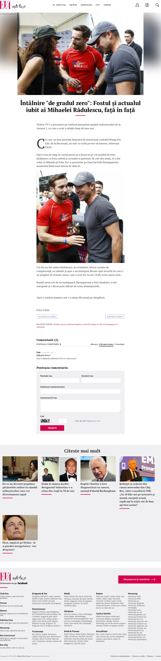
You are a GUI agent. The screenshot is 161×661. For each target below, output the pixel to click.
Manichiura (56, 636)
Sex (59, 598)
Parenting (100, 623)
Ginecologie (69, 616)
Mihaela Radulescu (75, 324)
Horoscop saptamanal (137, 639)
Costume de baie (79, 599)
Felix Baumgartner (110, 324)
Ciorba (112, 596)
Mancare (100, 596)
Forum (107, 5)
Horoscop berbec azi (136, 637)
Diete (66, 634)
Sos (122, 596)
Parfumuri (52, 634)
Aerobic (82, 636)
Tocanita (99, 601)
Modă (67, 593)
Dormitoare (101, 621)
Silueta (80, 641)
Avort (66, 623)
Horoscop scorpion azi (137, 623)
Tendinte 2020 (70, 605)
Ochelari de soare (80, 603)
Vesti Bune (107, 639)
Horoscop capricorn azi (137, 621)
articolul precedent (47, 316)
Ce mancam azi (108, 608)
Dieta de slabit (86, 639)
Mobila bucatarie (103, 616)
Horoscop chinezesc (136, 605)
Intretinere (73, 636)
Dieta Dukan (81, 634)
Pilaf (121, 603)
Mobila (108, 619)
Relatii (34, 598)
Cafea (104, 598)
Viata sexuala (54, 596)
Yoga (66, 636)
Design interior (112, 621)
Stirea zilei (116, 634)
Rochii (38, 634)
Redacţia (150, 656)
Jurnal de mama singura (115, 623)
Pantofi (89, 599)
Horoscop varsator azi (137, 628)
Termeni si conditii (138, 656)
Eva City (4, 645)
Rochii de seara (76, 596)
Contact (158, 656)
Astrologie (132, 608)
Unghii (44, 634)
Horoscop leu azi (135, 632)
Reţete (99, 593)
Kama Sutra (37, 601)
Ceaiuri (74, 614)
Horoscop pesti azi (136, 630)
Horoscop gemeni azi (137, 614)
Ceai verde (73, 623)
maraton (64, 324)
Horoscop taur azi (135, 619)
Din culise (100, 634)
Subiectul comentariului (52, 386)
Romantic (44, 596)
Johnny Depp (51, 614)
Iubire (46, 598)
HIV (80, 623)
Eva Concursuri (7, 635)
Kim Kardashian (39, 614)
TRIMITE (52, 428)
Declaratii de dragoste (51, 603)
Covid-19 (116, 639)
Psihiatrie (68, 625)
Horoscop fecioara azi (137, 617)
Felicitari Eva (6, 620)
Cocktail (107, 601)
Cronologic (120, 344)
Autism (121, 625)
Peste (118, 596)
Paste (106, 596)
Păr (33, 634)
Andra (55, 619)
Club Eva (4, 593)
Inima (80, 614)
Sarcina (67, 614)
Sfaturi (3, 610)
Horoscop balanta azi (137, 635)
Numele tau (46, 376)
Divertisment (38, 609)
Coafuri (35, 636)
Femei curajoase (110, 625)
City (98, 5)
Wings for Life (96, 324)
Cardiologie (76, 621)
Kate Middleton (52, 612)
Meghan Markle (38, 612)
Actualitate (101, 631)
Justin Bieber (52, 621)
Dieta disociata (70, 641)
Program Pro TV (38, 626)
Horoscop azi (133, 601)
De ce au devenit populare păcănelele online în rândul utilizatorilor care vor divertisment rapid (20, 489)
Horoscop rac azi (135, 612)
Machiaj (42, 636)
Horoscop (86, 5)
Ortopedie (87, 623)
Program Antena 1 (53, 626)
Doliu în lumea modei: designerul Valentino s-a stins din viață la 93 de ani (58, 487)
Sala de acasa (79, 643)
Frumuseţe (37, 631)
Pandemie (100, 641)
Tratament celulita (44, 641)
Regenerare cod (93, 421)
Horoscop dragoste (136, 603)
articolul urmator (115, 316)
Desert (107, 603)
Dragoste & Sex (39, 593)
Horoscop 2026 (134, 596)
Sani (48, 636)
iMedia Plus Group (23, 656)
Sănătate (68, 611)
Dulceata (116, 598)
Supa (110, 598)
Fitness (72, 634)
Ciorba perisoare (103, 605)
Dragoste (36, 596)
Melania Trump (38, 623)
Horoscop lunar (134, 610)
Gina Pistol (41, 621)
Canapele (116, 619)
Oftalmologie (86, 621)
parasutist (40, 327)
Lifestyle (61, 5)
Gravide (99, 625)
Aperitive (100, 603)
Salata (98, 598)
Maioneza (115, 603)
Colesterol (68, 618)
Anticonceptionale (81, 618)
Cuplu (40, 598)
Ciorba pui (115, 605)
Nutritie (76, 639)
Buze (42, 639)
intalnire (56, 324)
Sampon (35, 639)
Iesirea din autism (107, 636)
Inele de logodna (85, 601)
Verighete (68, 603)
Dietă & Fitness (71, 631)
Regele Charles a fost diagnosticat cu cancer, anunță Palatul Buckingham (97, 487)
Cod (42, 416)
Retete (73, 5)
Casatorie (54, 598)
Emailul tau (87, 376)
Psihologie (88, 614)
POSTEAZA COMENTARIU (47, 344)
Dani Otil (87, 324)
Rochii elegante (70, 601)
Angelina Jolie (46, 616)
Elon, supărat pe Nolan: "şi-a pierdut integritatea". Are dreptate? (19, 546)
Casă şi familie (103, 613)
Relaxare (90, 634)
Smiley (49, 619)
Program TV (51, 623)
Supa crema (116, 601)
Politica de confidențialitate (120, 656)
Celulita (48, 639)
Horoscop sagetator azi (137, 626)
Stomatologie (80, 616)
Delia (34, 621)
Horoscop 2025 (134, 598)
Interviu (108, 634)
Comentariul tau (48, 397)
